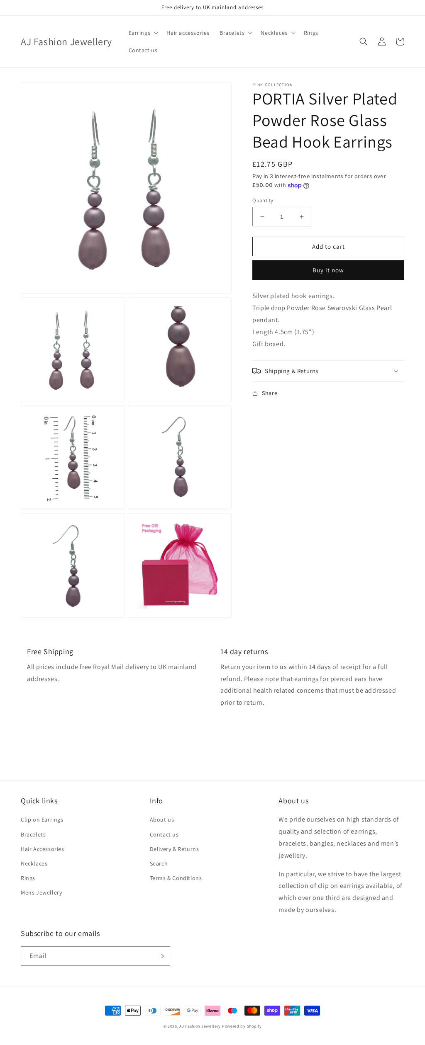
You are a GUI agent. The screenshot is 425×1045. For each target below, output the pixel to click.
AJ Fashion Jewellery (200, 1026)
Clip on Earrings (42, 819)
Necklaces (34, 863)
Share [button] (269, 393)
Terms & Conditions (176, 878)
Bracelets (33, 834)
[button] (143, 32)
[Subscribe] (160, 956)
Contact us (164, 834)
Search (159, 863)
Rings (28, 878)
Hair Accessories (42, 849)
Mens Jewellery (41, 892)
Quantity (262, 200)
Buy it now (328, 270)
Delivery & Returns (174, 849)
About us (162, 819)
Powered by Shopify (242, 1026)
